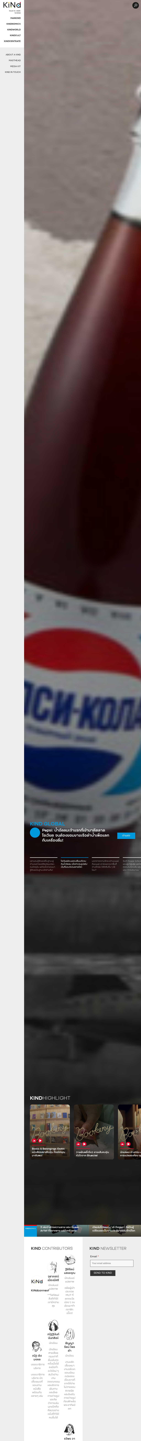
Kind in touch (13, 72)
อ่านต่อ (126, 836)
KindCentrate (12, 41)
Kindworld (14, 30)
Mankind (15, 18)
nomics (30, 1228)
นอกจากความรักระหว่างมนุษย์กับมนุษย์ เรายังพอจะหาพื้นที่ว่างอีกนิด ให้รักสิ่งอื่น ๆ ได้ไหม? (105, 865)
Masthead (15, 61)
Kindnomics (13, 24)
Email (94, 1257)
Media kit (15, 67)
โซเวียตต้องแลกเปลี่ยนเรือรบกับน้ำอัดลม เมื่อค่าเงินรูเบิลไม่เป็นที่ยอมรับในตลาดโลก (74, 864)
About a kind (13, 55)
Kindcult (15, 36)
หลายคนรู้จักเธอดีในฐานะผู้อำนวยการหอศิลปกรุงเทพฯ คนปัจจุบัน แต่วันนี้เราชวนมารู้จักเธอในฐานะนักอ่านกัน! (42, 865)
